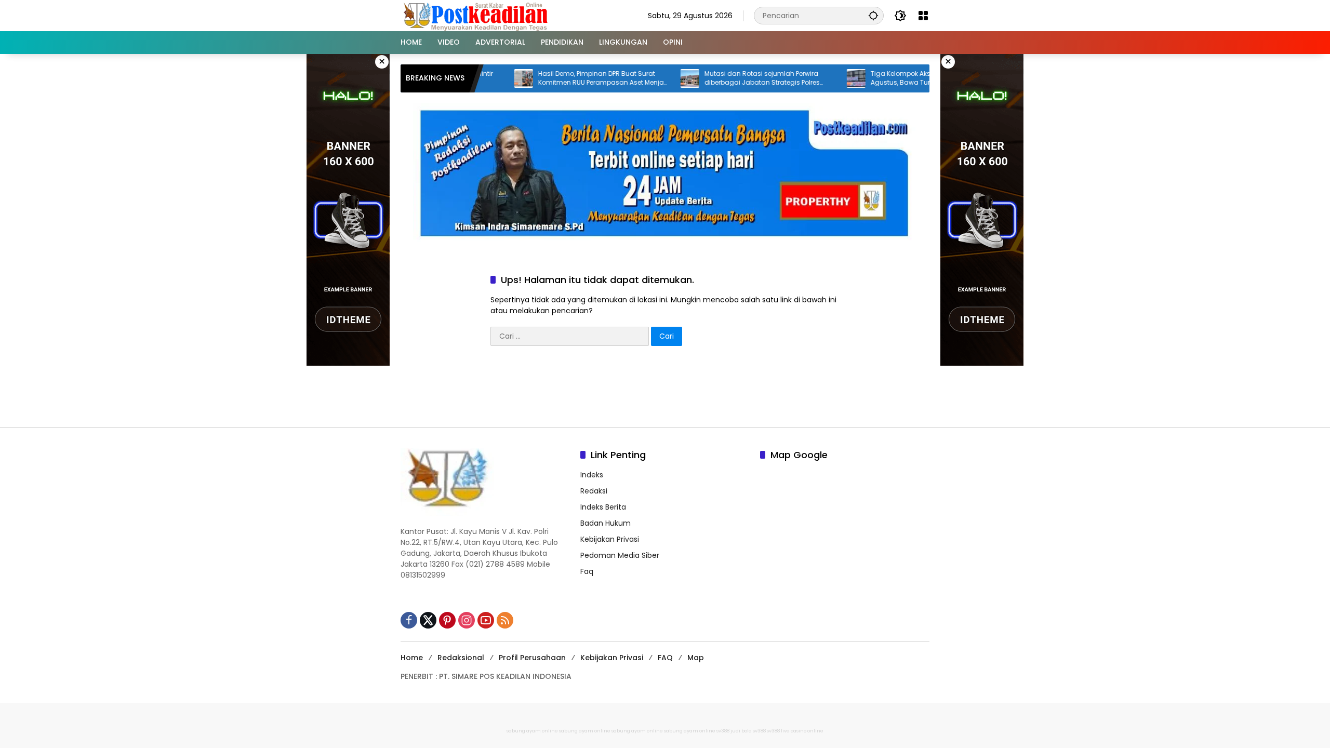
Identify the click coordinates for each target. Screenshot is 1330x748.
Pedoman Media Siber (619, 555)
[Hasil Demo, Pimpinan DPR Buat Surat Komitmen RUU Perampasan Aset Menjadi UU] (495, 78)
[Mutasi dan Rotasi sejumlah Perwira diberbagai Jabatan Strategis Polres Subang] (662, 78)
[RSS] (505, 620)
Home (412, 657)
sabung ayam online (532, 731)
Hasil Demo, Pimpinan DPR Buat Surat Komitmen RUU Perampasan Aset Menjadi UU (576, 78)
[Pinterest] (447, 620)
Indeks (591, 475)
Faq (586, 571)
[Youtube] (485, 620)
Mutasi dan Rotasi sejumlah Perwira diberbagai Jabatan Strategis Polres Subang (734, 78)
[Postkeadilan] (477, 15)
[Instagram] (466, 620)
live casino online (802, 731)
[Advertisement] (665, 390)
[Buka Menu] (923, 15)
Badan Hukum (605, 523)
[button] (873, 15)
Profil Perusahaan (532, 657)
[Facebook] (409, 620)
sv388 (722, 731)
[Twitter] (428, 620)
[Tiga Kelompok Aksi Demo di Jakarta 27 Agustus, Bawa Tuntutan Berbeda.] (828, 78)
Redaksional (460, 657)
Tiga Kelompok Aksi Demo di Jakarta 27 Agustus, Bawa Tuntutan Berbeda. (905, 78)
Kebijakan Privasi (609, 539)
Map (695, 657)
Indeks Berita (603, 507)
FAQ (665, 657)
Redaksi (593, 491)
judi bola (741, 731)
